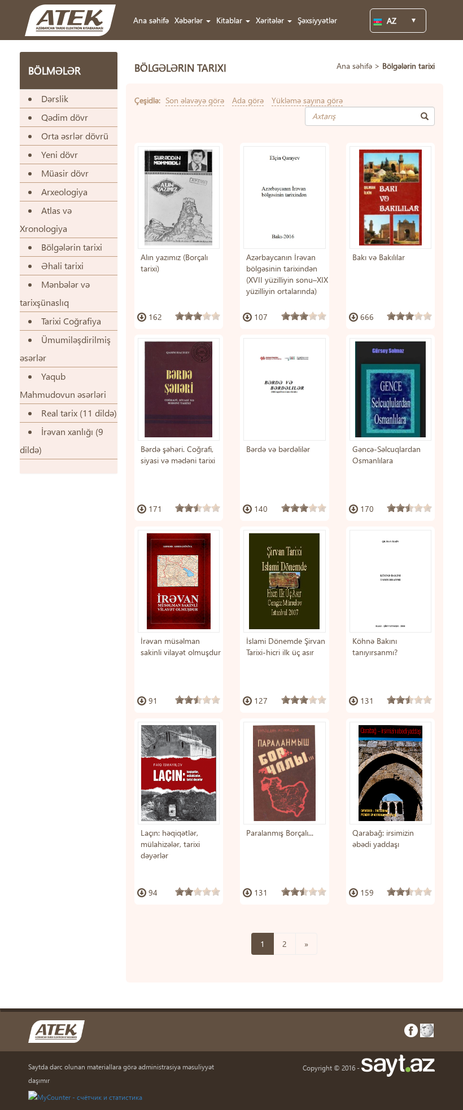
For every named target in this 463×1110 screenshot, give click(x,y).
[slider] (197, 316)
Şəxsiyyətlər (317, 20)
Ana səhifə (151, 20)
